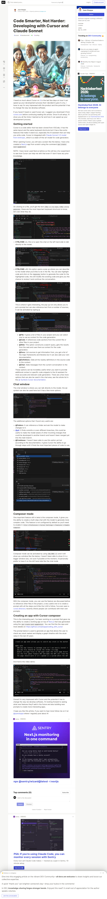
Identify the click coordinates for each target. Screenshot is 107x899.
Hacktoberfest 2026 (97, 116)
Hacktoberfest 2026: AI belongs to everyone (89, 106)
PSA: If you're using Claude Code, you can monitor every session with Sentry (39, 855)
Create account (99, 2)
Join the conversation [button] (10, 896)
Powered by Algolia (56, 2)
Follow (91, 14)
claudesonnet (25, 35)
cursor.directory (19, 609)
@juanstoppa (18, 714)
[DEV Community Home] (3, 2)
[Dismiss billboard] (103, 873)
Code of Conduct (36, 809)
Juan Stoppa (22, 9)
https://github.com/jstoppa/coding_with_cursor (44, 627)
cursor (16, 35)
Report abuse (47, 809)
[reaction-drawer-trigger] (4, 62)
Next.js (24, 144)
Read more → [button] (83, 129)
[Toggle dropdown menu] (69, 719)
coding (36, 35)
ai (32, 35)
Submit (20, 804)
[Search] (8, 2)
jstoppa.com (43, 11)
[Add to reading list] (4, 75)
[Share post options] (4, 87)
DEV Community (94, 36)
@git (17, 430)
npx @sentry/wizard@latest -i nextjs (36, 781)
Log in (88, 2)
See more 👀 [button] (19, 868)
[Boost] (4, 81)
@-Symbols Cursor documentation (32, 380)
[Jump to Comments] (4, 69)
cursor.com (17, 115)
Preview (29, 804)
